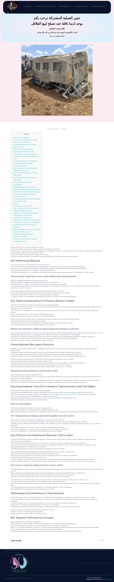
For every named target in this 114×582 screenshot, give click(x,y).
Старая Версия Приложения (22, 218)
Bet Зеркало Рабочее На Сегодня (24, 187)
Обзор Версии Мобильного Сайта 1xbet (26, 220)
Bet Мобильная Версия (21, 137)
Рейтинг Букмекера (20, 166)
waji (65, 129)
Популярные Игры (19, 241)
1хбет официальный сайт (68, 394)
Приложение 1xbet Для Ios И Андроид (26, 222)
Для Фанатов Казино (20, 236)
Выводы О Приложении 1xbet (23, 234)
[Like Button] (100, 541)
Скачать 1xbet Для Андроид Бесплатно (26, 189)
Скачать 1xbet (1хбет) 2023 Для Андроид (26, 192)
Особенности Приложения (22, 206)
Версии (16, 203)
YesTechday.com (106, 579)
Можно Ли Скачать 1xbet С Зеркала (25, 239)
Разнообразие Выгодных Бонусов (24, 154)
